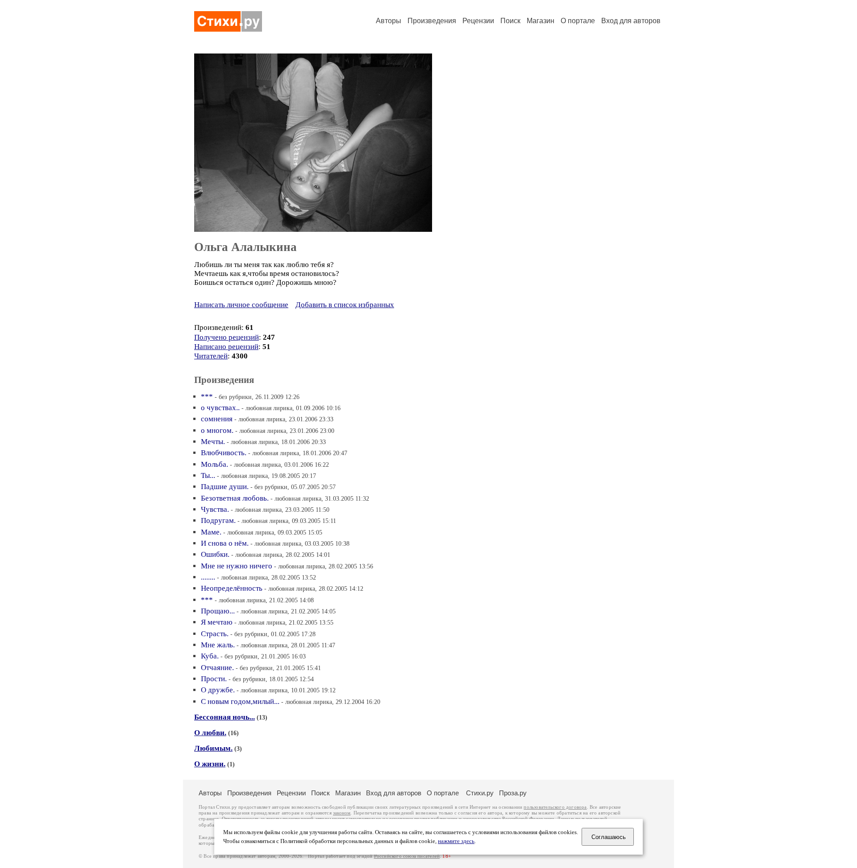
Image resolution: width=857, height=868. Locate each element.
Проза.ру (513, 793)
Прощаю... (218, 611)
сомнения (217, 419)
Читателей (211, 356)
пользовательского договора (555, 807)
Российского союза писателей (407, 856)
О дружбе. (218, 690)
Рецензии (478, 21)
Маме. (211, 532)
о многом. (217, 430)
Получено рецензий (226, 337)
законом (341, 812)
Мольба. (214, 464)
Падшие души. (225, 486)
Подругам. (218, 520)
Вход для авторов (631, 21)
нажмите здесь (456, 841)
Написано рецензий (226, 346)
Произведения (432, 21)
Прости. (214, 679)
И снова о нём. (225, 543)
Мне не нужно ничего (236, 566)
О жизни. (209, 764)
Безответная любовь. (235, 498)
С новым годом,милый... (240, 701)
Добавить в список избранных (344, 304)
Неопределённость (231, 588)
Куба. (210, 656)
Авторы (388, 21)
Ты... (208, 475)
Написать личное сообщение (241, 304)
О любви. (210, 732)
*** (207, 396)
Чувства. (215, 509)
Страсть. (215, 633)
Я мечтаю (217, 622)
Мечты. (213, 441)
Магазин (540, 21)
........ (208, 577)
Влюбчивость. (223, 452)
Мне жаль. (218, 645)
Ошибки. (215, 554)
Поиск (510, 21)
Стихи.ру (480, 793)
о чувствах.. (220, 407)
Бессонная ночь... (224, 717)
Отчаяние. (217, 667)
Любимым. (213, 748)
